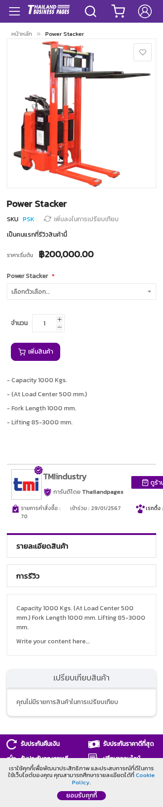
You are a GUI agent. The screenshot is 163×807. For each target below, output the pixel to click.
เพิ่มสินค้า (40, 351)
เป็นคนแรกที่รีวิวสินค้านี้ (37, 234)
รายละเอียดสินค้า (42, 545)
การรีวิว (27, 575)
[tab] (81, 546)
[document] (81, 782)
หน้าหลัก (21, 33)
